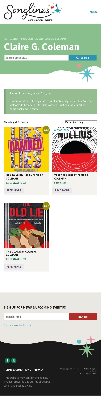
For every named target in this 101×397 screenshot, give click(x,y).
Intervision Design (90, 373)
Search (84, 57)
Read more (14, 190)
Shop (16, 38)
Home (7, 38)
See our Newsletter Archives (17, 325)
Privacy (39, 369)
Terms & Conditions (17, 369)
